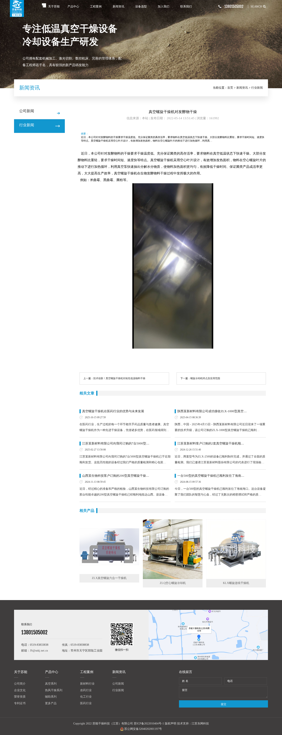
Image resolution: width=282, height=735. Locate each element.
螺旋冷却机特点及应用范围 (205, 378)
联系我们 (186, 6)
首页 (230, 87)
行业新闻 (257, 87)
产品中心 (73, 6)
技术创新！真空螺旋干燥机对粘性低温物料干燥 (119, 378)
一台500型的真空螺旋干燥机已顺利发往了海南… (210, 475)
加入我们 (163, 6)
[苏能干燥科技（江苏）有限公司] (17, 8)
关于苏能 (54, 6)
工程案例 (96, 6)
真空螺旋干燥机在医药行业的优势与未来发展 (113, 411)
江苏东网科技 (200, 723)
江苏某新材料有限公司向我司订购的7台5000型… (115, 443)
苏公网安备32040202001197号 (142, 728)
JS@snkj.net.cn (39, 650)
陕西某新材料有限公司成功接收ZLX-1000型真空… (212, 411)
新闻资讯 (118, 6)
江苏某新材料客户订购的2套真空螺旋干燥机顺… (210, 443)
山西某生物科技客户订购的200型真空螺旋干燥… (115, 475)
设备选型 (141, 6)
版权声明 (170, 723)
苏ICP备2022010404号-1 (149, 723)
